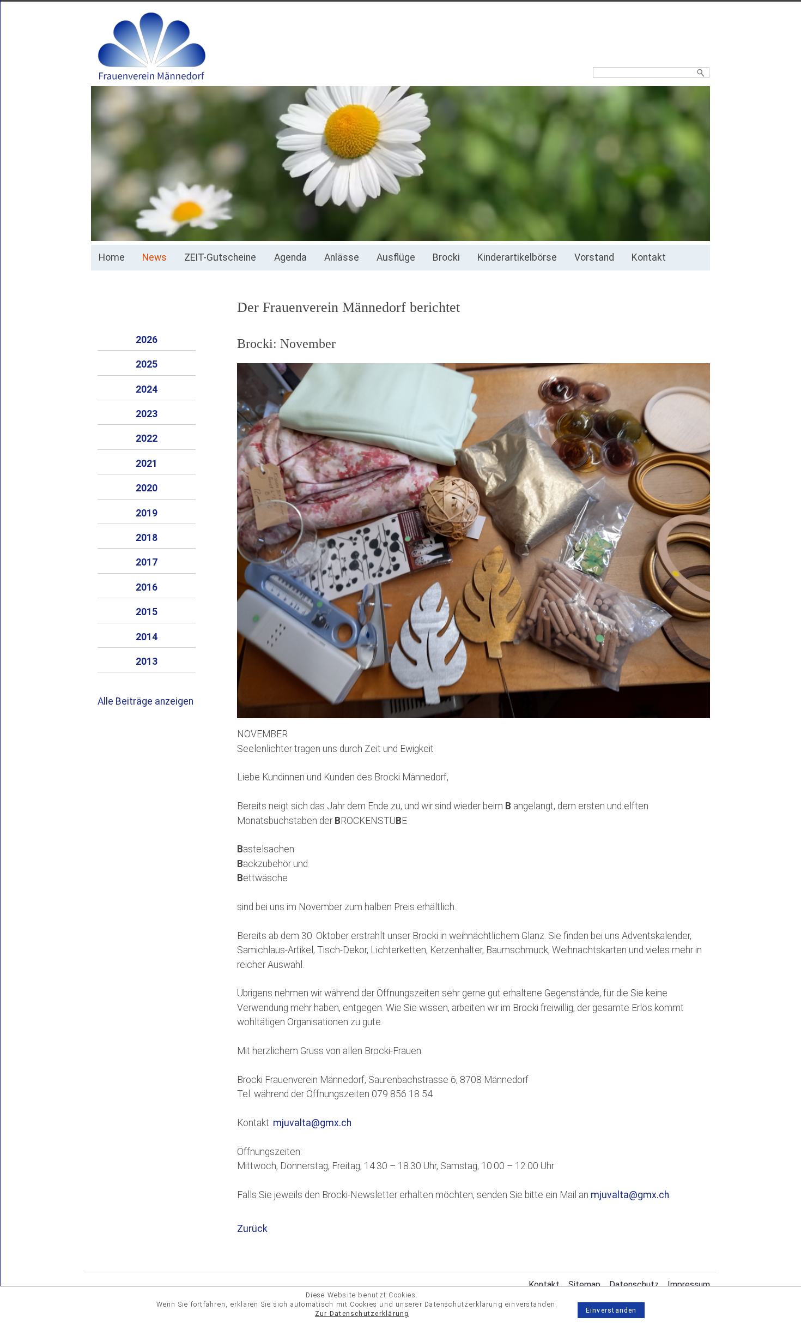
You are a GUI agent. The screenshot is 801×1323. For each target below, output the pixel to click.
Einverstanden (611, 1310)
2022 (146, 438)
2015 (146, 611)
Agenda (290, 257)
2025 (146, 364)
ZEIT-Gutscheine (220, 257)
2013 (146, 661)
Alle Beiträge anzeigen (145, 701)
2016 (146, 587)
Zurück (252, 1228)
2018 (146, 537)
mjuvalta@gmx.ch (312, 1122)
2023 (146, 413)
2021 (146, 463)
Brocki (446, 257)
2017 (146, 562)
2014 (146, 637)
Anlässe (341, 257)
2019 (146, 513)
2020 (146, 488)
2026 (146, 339)
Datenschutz (634, 1284)
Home (112, 257)
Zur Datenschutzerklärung (362, 1314)
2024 (146, 389)
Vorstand (594, 257)
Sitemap (584, 1284)
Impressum (689, 1284)
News (154, 257)
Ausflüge (396, 257)
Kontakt (649, 257)
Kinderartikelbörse (517, 257)
